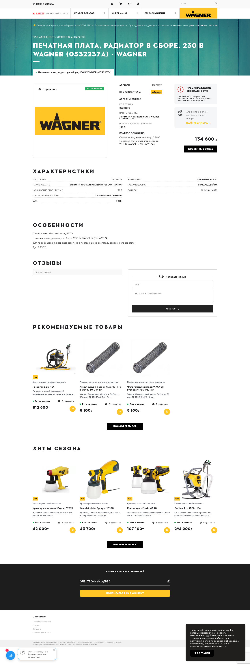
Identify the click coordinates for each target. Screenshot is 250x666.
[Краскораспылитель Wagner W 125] (55, 461)
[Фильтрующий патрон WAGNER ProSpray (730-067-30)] (150, 339)
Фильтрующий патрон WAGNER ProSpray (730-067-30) (145, 388)
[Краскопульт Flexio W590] (150, 461)
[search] (216, 3)
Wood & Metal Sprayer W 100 (97, 508)
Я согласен (202, 653)
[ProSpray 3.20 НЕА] (55, 339)
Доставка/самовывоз (42, 621)
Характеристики (130, 98)
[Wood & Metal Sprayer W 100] (102, 461)
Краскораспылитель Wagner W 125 (53, 508)
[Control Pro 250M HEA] (197, 461)
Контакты (37, 629)
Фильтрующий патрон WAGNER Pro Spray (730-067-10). (100, 388)
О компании (39, 616)
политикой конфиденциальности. (208, 646)
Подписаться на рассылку (125, 593)
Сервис (36, 625)
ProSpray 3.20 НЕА (43, 386)
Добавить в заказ (200, 149)
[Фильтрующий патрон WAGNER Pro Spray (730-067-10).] (102, 339)
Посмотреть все (125, 426)
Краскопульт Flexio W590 (142, 508)
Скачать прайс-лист (42, 632)
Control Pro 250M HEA (187, 508)
